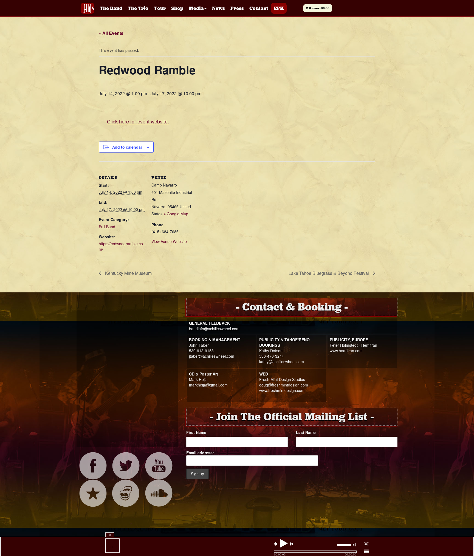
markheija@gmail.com (208, 385)
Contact (258, 8)
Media (196, 8)
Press (237, 8)
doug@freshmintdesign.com (283, 385)
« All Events (111, 33)
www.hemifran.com (346, 350)
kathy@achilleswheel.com (281, 361)
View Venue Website (169, 241)
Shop (177, 8)
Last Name (306, 432)
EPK (279, 8)
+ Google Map (175, 213)
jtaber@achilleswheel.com (211, 356)
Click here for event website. (138, 121)
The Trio (138, 8)
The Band (111, 8)
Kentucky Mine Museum (128, 273)
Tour (160, 8)
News (218, 8)
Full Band (107, 226)
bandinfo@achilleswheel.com (214, 328)
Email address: (200, 452)
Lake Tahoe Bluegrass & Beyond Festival (329, 273)
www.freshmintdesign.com (281, 390)
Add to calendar (127, 147)
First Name (196, 432)
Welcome (93, 8)
